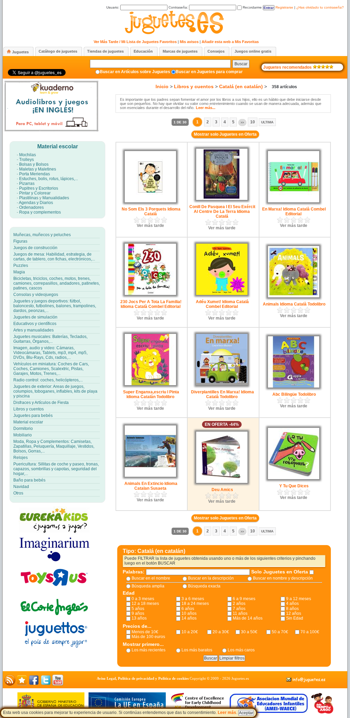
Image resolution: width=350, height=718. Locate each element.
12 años (293, 613)
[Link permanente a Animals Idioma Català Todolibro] (293, 296)
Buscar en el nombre (151, 578)
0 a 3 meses (143, 598)
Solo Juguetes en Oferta (280, 571)
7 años (239, 608)
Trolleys (26, 159)
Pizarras (27, 183)
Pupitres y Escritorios (38, 188)
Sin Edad (294, 618)
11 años (240, 613)
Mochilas (27, 154)
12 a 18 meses (145, 603)
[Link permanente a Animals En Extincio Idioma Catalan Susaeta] (150, 475)
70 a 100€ (309, 631)
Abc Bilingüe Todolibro (294, 394)
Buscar (240, 64)
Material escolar (57, 146)
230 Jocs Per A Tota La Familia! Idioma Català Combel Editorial (150, 304)
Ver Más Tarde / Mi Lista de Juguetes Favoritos (135, 42)
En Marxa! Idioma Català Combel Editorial (294, 211)
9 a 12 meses (298, 598)
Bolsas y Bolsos (34, 164)
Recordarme (252, 7)
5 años (138, 608)
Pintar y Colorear (35, 193)
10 (252, 122)
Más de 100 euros (148, 636)
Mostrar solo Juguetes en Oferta (225, 134)
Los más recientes (148, 650)
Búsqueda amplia (148, 586)
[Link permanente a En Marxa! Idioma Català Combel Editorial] (293, 201)
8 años (292, 608)
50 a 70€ (280, 631)
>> (242, 122)
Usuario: (113, 7)
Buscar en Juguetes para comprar (209, 71)
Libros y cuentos (194, 86)
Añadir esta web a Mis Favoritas (230, 42)
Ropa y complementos (40, 212)
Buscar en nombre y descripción (283, 578)
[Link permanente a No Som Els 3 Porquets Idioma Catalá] (150, 201)
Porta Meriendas (34, 174)
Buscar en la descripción (211, 578)
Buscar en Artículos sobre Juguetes (135, 71)
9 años (138, 613)
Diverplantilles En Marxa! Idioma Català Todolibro (222, 394)
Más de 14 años (247, 618)
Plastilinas (28, 197)
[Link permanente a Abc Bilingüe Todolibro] (293, 386)
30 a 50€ (249, 631)
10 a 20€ (189, 631)
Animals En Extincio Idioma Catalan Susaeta (150, 486)
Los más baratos (196, 650)
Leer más (227, 712)
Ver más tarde (150, 225)
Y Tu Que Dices (294, 486)
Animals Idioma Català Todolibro (294, 304)
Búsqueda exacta (204, 586)
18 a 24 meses (195, 603)
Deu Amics (222, 489)
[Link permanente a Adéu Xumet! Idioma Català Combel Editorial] (221, 293)
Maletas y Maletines (37, 169)
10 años (189, 613)
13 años (139, 618)
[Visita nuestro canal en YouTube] (57, 684)
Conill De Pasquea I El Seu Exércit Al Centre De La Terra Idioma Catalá (222, 211)
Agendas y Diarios (36, 202)
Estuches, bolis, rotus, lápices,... (48, 178)
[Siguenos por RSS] (9, 684)
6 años (187, 608)
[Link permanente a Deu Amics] (221, 481)
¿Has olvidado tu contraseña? (320, 7)
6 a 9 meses (244, 598)
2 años (239, 603)
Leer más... (205, 108)
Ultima (267, 122)
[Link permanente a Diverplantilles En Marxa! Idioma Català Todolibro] (221, 383)
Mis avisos (189, 42)
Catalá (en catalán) (241, 86)
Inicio (162, 86)
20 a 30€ (221, 631)
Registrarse (284, 7)
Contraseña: (179, 7)
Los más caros (241, 650)
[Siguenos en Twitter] (45, 684)
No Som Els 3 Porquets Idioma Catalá (151, 211)
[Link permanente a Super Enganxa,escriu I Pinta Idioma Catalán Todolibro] (150, 383)
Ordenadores (31, 207)
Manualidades (55, 197)
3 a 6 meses (192, 598)
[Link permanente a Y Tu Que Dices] (293, 477)
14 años (189, 618)
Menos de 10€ (145, 631)
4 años (292, 603)
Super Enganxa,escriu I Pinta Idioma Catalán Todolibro (151, 394)
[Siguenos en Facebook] (33, 684)
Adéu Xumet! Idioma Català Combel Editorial (222, 304)
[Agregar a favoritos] (21, 684)
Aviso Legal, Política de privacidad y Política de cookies (143, 678)
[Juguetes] (173, 33)
